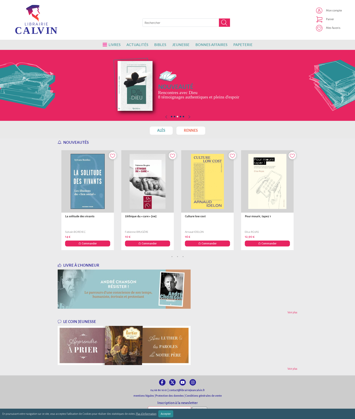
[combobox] (186, 22)
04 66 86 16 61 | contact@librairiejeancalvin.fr (177, 390)
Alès (165, 129)
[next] (189, 117)
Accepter (166, 413)
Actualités (137, 44)
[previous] (177, 117)
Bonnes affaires (211, 44)
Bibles (160, 44)
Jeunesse (181, 44)
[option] (177, 85)
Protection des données (169, 395)
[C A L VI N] (21, 10)
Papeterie (243, 44)
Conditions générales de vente (203, 395)
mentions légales (143, 395)
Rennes (194, 129)
